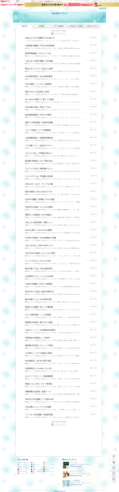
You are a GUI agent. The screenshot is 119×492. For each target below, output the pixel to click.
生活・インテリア (24, 469)
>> (96, 1)
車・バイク (48, 466)
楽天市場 (116, 1)
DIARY (20, 10)
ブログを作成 (109, 1)
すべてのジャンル (50, 471)
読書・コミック (37, 469)
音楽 (34, 468)
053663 (101, 8)
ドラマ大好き (73, 462)
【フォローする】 (93, 10)
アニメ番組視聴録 (75, 480)
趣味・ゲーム (36, 464)
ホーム (113, 459)
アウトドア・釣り (50, 464)
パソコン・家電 (49, 468)
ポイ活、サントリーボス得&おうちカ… (80, 473)
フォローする (113, 464)
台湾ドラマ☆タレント (76, 471)
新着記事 (114, 476)
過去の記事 (114, 470)
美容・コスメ (23, 466)
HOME (15, 10)
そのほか (47, 469)
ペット (34, 462)
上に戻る (114, 481)
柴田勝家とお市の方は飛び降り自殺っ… (81, 464)
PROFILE (25, 10)
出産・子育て (23, 462)
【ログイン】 (102, 10)
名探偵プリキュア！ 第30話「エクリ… (81, 482)
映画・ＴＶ (21, 1)
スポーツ (47, 462)
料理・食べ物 (23, 471)
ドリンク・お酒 (23, 473)
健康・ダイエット (24, 468)
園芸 (34, 473)
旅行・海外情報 (37, 471)
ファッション (23, 464)
